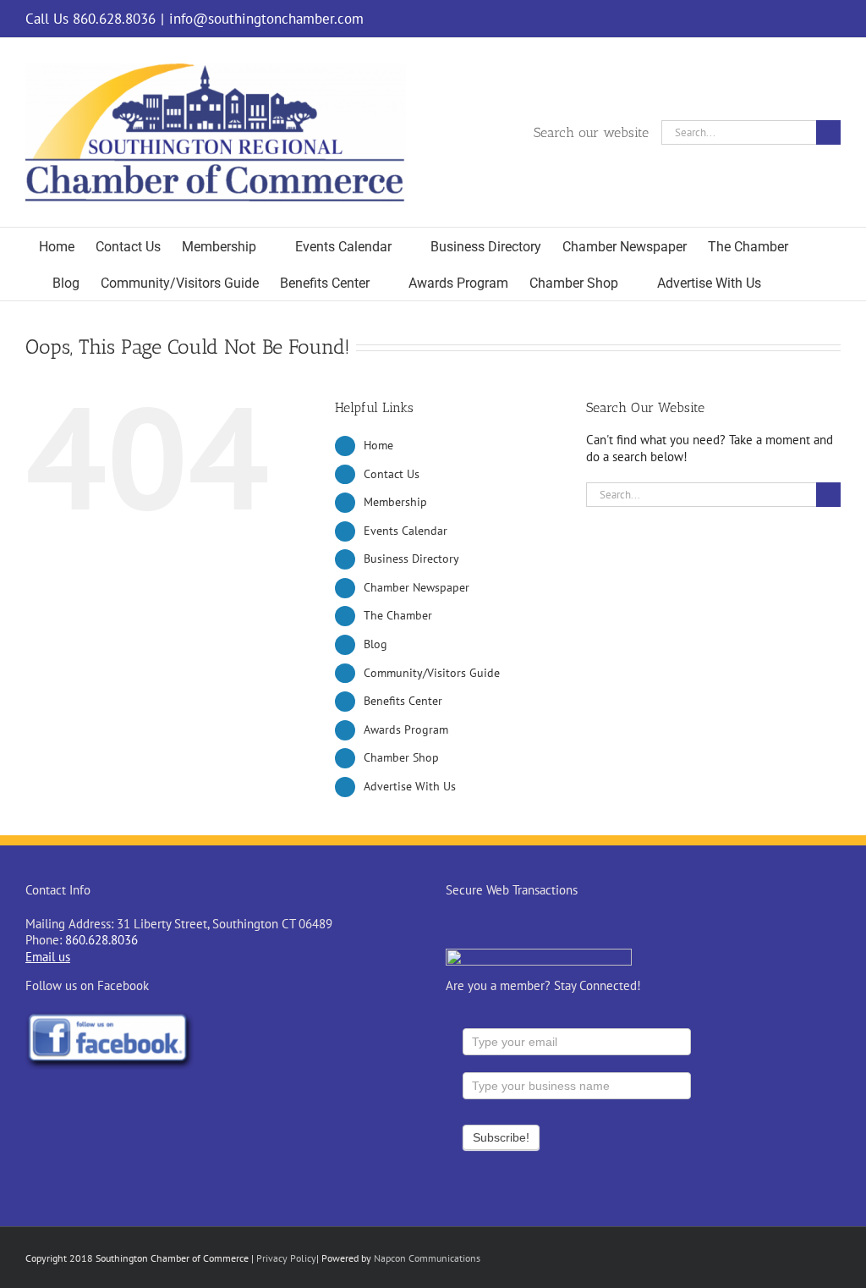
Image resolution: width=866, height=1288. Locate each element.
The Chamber (398, 615)
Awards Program (406, 729)
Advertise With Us (410, 786)
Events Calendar (405, 530)
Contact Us (391, 474)
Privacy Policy (286, 1258)
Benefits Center (403, 700)
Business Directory (411, 558)
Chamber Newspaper (416, 587)
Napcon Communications (427, 1258)
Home (378, 445)
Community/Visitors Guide (432, 672)
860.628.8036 (101, 940)
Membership (395, 501)
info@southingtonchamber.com (266, 18)
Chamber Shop (401, 757)
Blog (375, 644)
